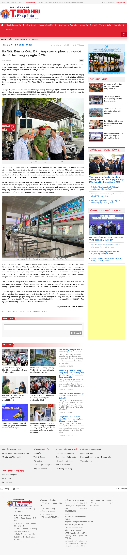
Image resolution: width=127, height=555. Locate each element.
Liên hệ (6, 489)
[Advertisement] (106, 302)
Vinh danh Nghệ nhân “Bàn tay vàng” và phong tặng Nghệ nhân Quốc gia (105, 202)
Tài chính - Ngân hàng (64, 461)
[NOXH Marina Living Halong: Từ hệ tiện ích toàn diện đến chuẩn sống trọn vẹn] (43, 357)
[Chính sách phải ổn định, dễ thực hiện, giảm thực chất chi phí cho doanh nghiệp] (15, 413)
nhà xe (29, 311)
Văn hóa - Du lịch (105, 25)
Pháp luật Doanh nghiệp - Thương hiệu (95, 457)
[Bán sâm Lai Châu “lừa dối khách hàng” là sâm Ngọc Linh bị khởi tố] (15, 385)
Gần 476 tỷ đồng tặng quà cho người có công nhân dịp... (113, 86)
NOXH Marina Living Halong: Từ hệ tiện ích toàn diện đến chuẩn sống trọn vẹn (42, 370)
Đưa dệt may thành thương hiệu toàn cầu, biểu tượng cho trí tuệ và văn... (106, 246)
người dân (36, 311)
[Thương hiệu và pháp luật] (19, 503)
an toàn (44, 311)
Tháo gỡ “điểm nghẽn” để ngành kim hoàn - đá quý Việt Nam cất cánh (106, 195)
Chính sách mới (86, 453)
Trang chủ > (8, 45)
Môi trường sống (40, 461)
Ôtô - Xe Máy (6, 482)
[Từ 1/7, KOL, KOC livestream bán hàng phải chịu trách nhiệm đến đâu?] (43, 385)
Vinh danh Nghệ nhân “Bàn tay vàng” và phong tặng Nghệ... (113, 135)
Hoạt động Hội (119, 25)
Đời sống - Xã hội (29, 25)
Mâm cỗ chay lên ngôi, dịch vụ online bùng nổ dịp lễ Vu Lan (70, 351)
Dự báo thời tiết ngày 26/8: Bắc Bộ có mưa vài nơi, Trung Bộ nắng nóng (14, 370)
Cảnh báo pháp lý (87, 461)
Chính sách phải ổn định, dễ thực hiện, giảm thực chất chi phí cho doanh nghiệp (14, 425)
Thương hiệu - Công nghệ (88, 25)
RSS (17, 489)
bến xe (15, 311)
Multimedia (9, 30)
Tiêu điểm (66, 45)
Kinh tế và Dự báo (63, 465)
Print (81, 61)
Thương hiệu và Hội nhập (47, 25)
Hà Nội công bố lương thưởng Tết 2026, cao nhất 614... (113, 123)
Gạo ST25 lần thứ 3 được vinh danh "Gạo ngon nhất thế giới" (106, 238)
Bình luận (76, 333)
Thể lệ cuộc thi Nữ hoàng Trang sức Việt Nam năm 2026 (113, 98)
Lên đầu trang (120, 489)
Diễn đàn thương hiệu (13, 25)
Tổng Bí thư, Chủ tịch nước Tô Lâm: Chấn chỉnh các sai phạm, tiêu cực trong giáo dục (71, 419)
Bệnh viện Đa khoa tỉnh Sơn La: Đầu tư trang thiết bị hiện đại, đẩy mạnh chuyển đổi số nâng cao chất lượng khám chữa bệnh (42, 427)
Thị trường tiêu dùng (64, 469)
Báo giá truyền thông (74, 524)
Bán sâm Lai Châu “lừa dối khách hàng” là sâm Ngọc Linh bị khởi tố (13, 398)
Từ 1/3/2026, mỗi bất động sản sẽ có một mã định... (112, 111)
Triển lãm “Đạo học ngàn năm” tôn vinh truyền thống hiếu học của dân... (105, 188)
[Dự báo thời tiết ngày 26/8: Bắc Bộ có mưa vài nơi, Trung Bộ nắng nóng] (15, 357)
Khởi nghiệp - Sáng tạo (42, 465)
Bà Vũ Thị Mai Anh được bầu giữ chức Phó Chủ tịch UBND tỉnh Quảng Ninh (71, 396)
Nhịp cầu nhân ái (55, 45)
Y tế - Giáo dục (78, 45)
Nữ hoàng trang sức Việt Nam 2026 (27, 39)
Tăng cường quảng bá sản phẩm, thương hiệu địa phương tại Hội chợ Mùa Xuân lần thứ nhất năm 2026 (106, 179)
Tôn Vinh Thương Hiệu (65, 453)
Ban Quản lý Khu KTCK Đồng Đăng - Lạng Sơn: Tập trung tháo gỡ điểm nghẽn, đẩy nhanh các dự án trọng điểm (71, 374)
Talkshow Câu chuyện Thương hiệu (15, 453)
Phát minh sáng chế (9, 475)
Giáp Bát (22, 311)
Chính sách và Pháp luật (68, 25)
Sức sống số (6, 478)
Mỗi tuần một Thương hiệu (11, 457)
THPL (9, 311)
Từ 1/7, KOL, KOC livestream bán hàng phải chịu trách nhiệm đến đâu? (42, 398)
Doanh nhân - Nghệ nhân (66, 457)
